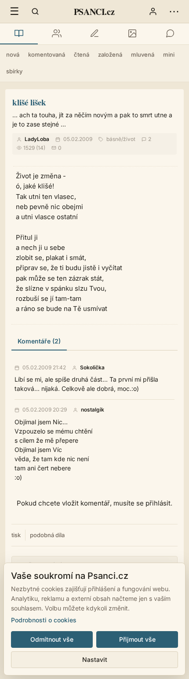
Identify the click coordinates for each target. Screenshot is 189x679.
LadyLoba (37, 139)
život (129, 139)
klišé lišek (29, 102)
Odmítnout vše (51, 639)
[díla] (19, 33)
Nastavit (94, 659)
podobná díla (47, 534)
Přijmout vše (137, 639)
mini (168, 54)
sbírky (14, 71)
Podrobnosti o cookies (43, 620)
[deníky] (94, 33)
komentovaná (46, 54)
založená (110, 54)
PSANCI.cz (94, 11)
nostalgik (92, 409)
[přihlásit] (153, 11)
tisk (16, 534)
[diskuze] (170, 33)
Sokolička (92, 367)
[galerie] (132, 33)
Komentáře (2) (39, 341)
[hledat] (35, 11)
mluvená (142, 54)
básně (113, 139)
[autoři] (57, 33)
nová (12, 54)
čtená (81, 54)
